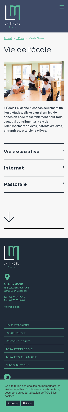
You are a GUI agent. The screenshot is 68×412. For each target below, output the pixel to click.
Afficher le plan (11, 306)
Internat (14, 168)
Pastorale (15, 184)
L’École (20, 38)
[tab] (34, 152)
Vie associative (21, 151)
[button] (61, 6)
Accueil (8, 38)
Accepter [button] (13, 403)
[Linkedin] (7, 377)
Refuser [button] (27, 403)
